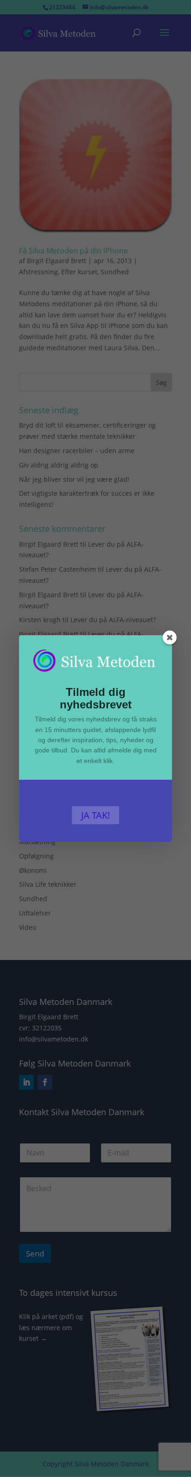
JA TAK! (95, 815)
